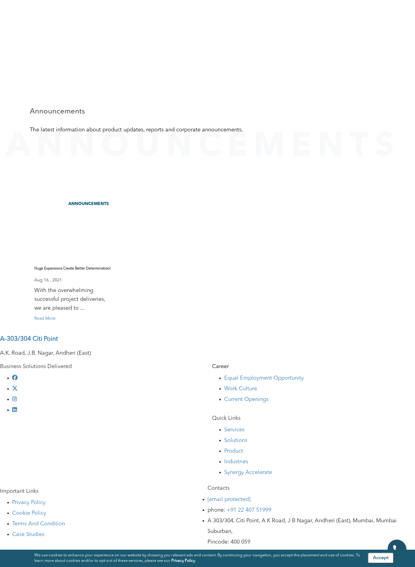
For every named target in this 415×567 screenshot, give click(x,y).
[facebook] (15, 378)
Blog (331, 11)
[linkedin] (14, 410)
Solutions (212, 11)
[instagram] (14, 399)
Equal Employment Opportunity (264, 378)
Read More (45, 318)
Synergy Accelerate (248, 472)
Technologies (302, 11)
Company (154, 11)
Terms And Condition (38, 524)
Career (220, 366)
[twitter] (15, 388)
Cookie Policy (29, 513)
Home (13, 59)
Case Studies (359, 11)
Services (183, 11)
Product (239, 11)
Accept (381, 558)
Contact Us (395, 11)
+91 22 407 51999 (249, 510)
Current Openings (246, 399)
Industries (268, 11)
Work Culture (240, 388)
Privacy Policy (29, 502)
